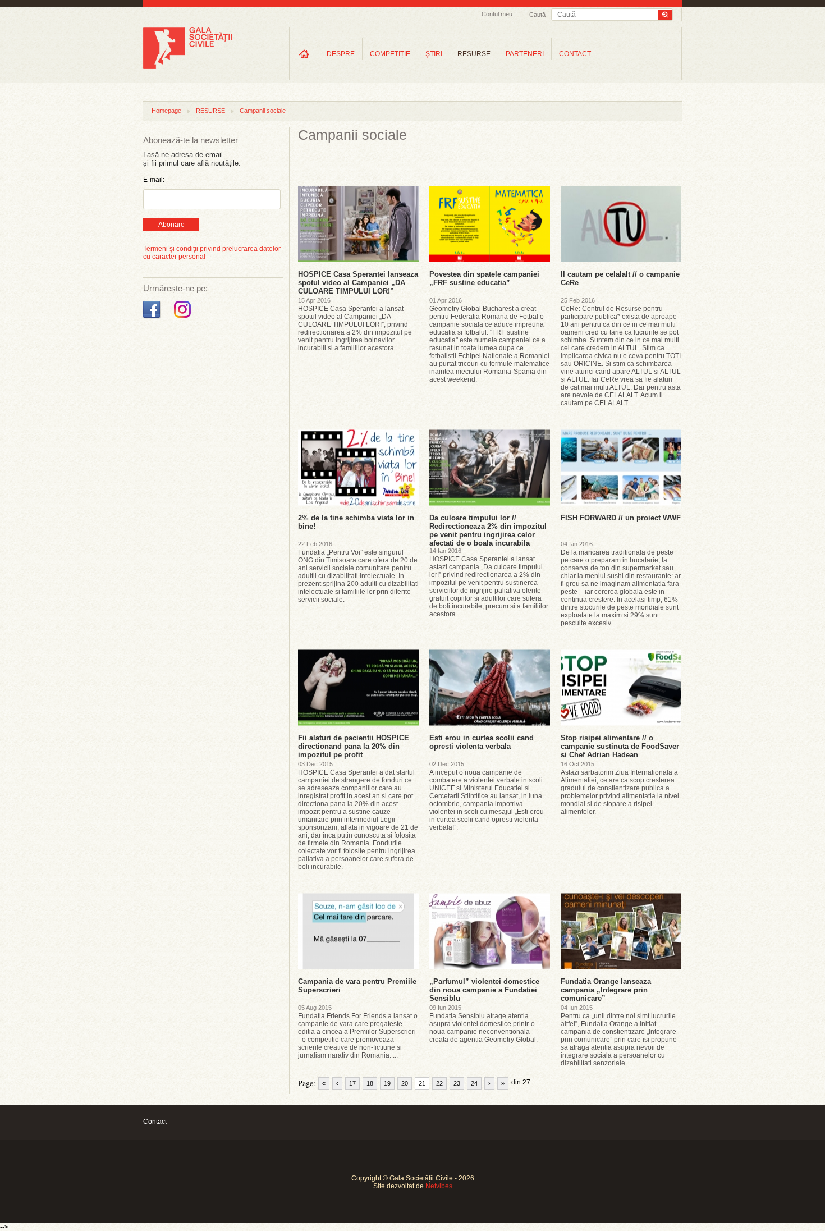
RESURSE (474, 54)
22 (439, 1083)
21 (422, 1083)
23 (456, 1083)
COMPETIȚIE (390, 54)
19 (387, 1083)
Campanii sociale (263, 110)
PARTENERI (525, 54)
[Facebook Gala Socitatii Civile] (153, 318)
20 (404, 1083)
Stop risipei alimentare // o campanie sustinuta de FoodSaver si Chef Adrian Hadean (620, 746)
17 (352, 1083)
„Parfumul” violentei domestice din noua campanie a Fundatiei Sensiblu (484, 990)
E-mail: (153, 180)
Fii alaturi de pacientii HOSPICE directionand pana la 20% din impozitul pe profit (353, 746)
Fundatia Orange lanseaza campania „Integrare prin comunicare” (606, 990)
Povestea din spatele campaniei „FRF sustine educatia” (484, 278)
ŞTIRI (433, 54)
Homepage (166, 110)
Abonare (171, 224)
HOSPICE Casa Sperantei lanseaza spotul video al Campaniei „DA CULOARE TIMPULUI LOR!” (358, 282)
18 (369, 1083)
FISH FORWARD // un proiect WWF (621, 518)
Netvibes (438, 1186)
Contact (155, 1121)
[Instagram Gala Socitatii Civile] (184, 318)
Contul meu (497, 14)
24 (474, 1083)
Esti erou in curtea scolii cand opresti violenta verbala (481, 742)
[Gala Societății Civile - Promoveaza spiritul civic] (187, 67)
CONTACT (575, 54)
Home (304, 53)
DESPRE (341, 54)
